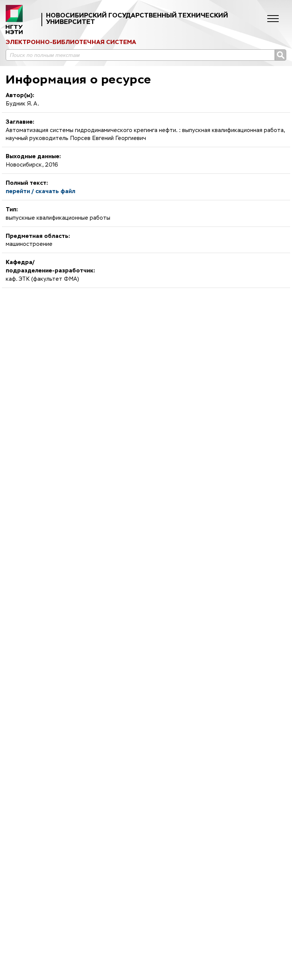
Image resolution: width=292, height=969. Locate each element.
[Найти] (280, 55)
